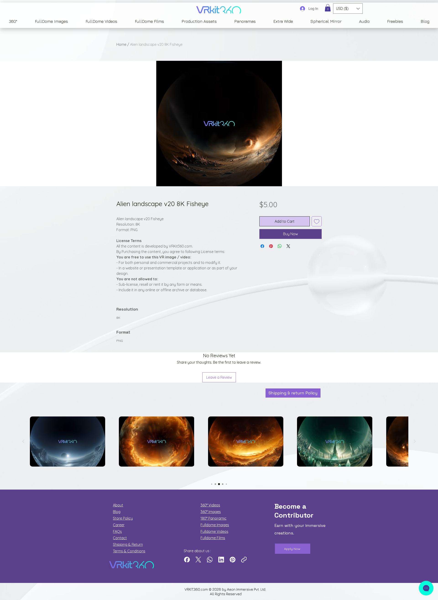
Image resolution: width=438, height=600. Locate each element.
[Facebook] (187, 559)
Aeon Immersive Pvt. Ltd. (247, 589)
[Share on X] (288, 246)
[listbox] (348, 8)
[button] (328, 7)
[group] (219, 449)
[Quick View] (67, 441)
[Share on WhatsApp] (279, 246)
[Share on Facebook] (262, 246)
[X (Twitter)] (198, 559)
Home (121, 44)
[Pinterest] (232, 559)
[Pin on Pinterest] (271, 246)
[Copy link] (244, 559)
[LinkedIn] (221, 559)
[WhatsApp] (210, 559)
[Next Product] (414, 441)
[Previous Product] (23, 441)
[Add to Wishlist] (317, 221)
